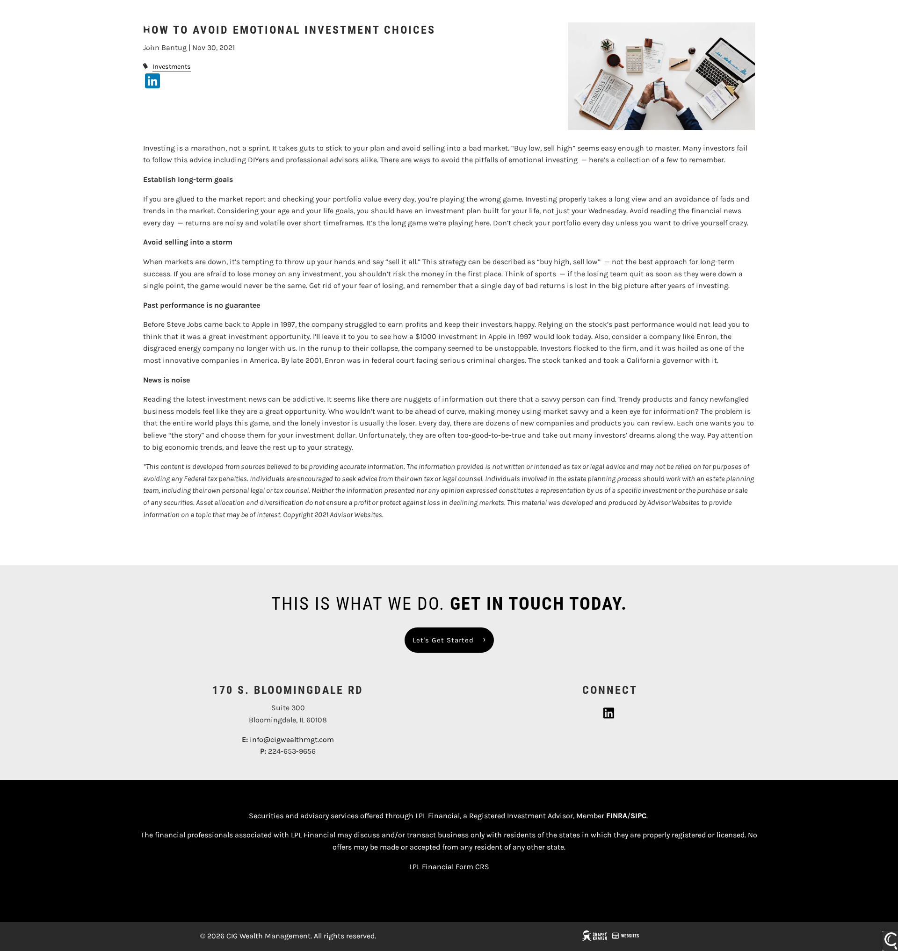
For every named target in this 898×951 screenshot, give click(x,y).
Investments (171, 67)
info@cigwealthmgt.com (292, 739)
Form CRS (472, 866)
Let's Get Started (443, 640)
